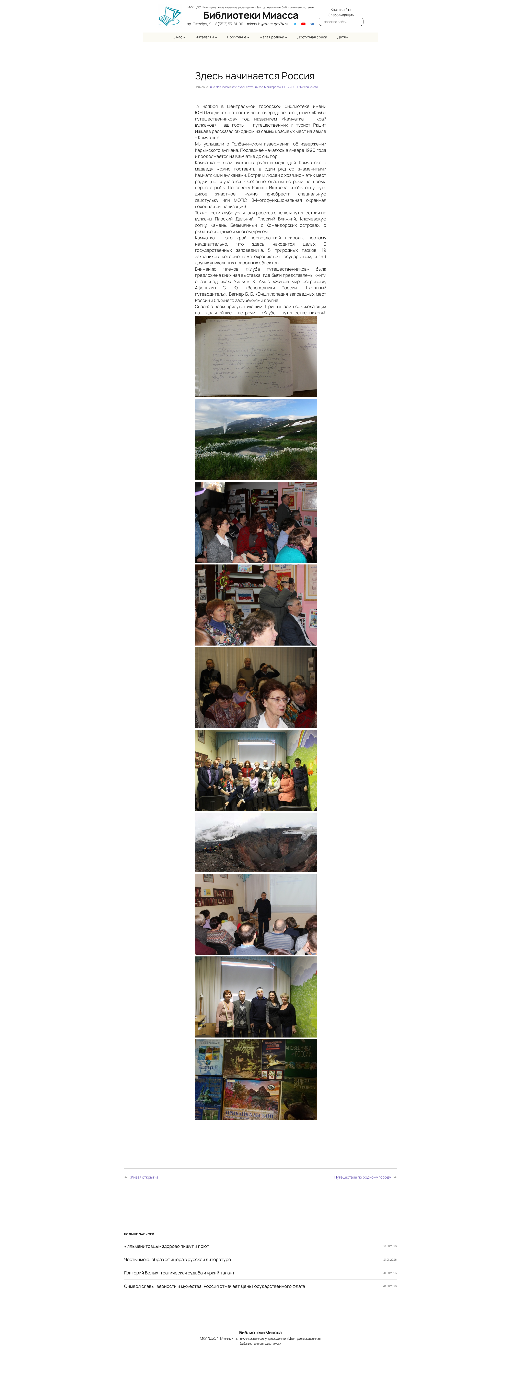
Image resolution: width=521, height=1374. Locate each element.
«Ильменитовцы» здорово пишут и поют (166, 1246)
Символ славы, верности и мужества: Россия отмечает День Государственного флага (214, 1286)
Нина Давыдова (219, 87)
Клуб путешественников (247, 87)
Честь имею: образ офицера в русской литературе (177, 1259)
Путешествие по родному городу (362, 1177)
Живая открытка (144, 1177)
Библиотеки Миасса (251, 15)
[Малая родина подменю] (286, 37)
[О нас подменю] (184, 37)
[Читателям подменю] (216, 37)
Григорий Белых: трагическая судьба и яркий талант (179, 1272)
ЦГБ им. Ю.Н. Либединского (300, 87)
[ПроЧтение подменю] (248, 37)
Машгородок (272, 87)
